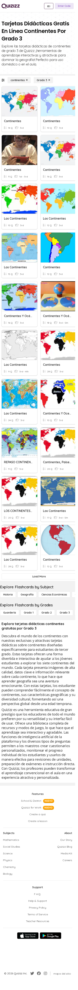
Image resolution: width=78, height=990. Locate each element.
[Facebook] (39, 973)
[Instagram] (45, 973)
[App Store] (27, 935)
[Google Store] (50, 935)
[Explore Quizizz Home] (11, 6)
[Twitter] (32, 973)
